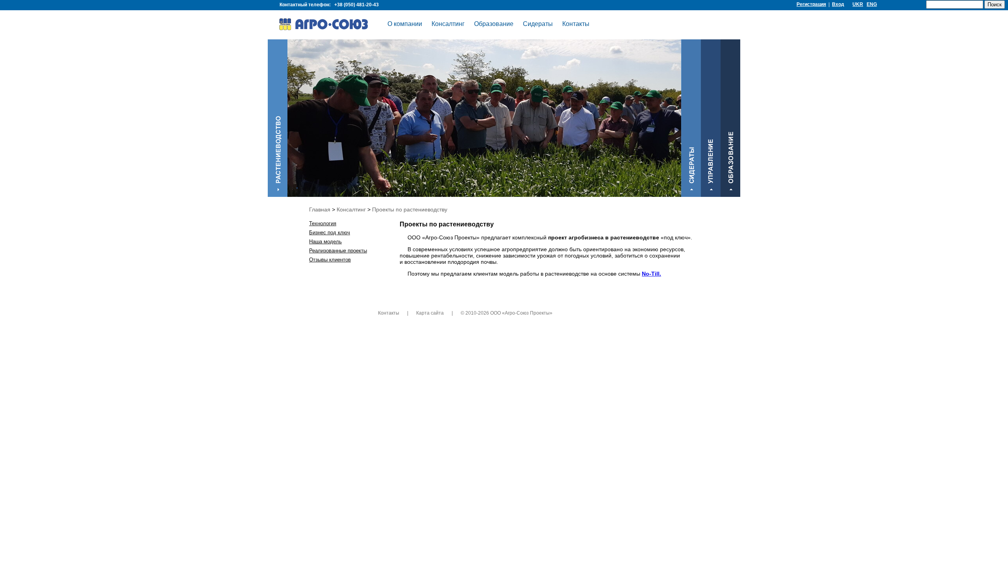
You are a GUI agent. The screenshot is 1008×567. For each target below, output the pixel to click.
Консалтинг (448, 23)
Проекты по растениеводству (409, 209)
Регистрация (811, 4)
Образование (493, 23)
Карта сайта (430, 313)
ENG (872, 4)
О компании (404, 23)
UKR (857, 4)
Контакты (575, 23)
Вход (838, 4)
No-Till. (651, 274)
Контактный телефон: (329, 4)
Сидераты (538, 23)
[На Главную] (329, 25)
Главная (319, 209)
